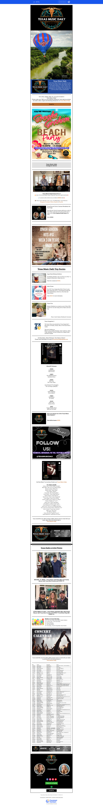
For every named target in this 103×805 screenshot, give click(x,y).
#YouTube (61, 202)
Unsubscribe (42, 797)
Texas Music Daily (65, 100)
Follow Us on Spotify (51, 783)
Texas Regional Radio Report (60, 213)
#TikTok (52, 202)
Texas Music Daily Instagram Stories (51, 165)
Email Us (51, 104)
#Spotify (55, 202)
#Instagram (42, 202)
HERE (59, 197)
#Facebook (47, 202)
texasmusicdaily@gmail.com (60, 339)
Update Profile (48, 797)
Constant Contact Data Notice (57, 797)
